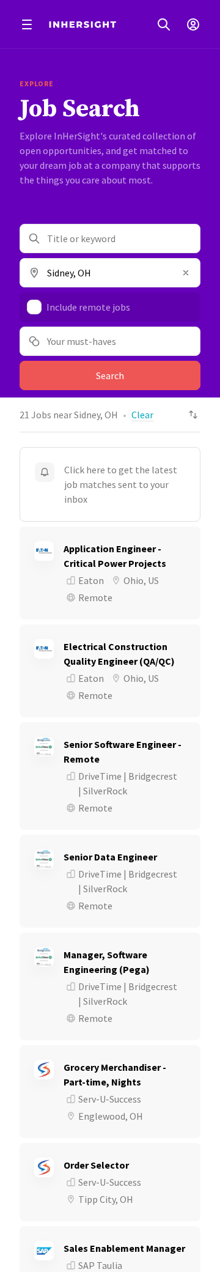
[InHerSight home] (82, 24)
